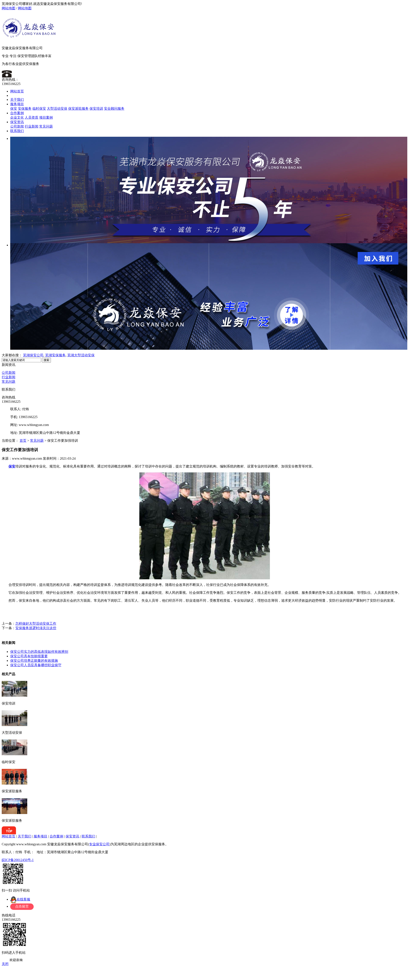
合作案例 (17, 113)
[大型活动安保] (14, 725)
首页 (23, 440)
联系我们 (17, 131)
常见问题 (46, 126)
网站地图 (8, 8)
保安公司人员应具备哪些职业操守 (35, 665)
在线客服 (23, 899)
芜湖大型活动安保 (81, 355)
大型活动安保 (57, 108)
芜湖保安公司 (33, 355)
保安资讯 (17, 122)
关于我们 (17, 99)
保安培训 (96, 108)
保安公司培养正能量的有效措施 (34, 660)
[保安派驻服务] (14, 783)
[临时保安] (14, 754)
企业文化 (17, 117)
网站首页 (17, 91)
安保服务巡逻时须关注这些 (35, 628)
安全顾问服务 (114, 108)
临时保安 (39, 108)
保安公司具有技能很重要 (29, 656)
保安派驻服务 (78, 108)
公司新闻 (17, 126)
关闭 (5, 964)
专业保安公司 (99, 844)
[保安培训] (14, 695)
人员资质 (31, 117)
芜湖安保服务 (55, 355)
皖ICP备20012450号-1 (18, 860)
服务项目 (17, 104)
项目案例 (46, 117)
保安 (13, 108)
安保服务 (25, 108)
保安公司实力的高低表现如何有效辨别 (39, 651)
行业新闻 (31, 126)
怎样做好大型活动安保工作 (35, 623)
